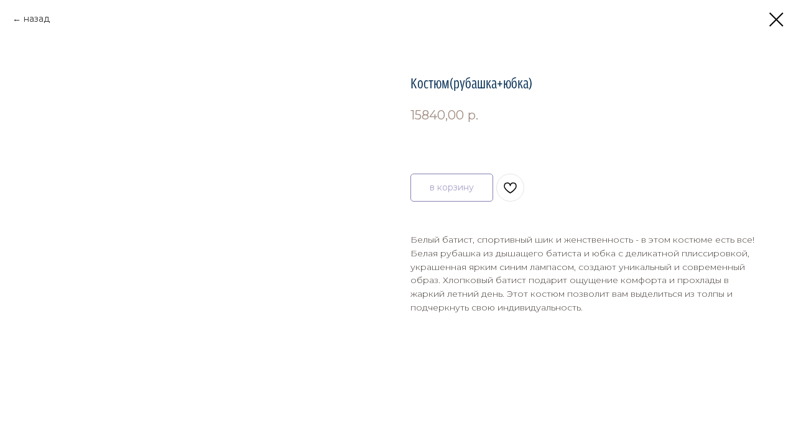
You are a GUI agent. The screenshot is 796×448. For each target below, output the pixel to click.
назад (37, 18)
